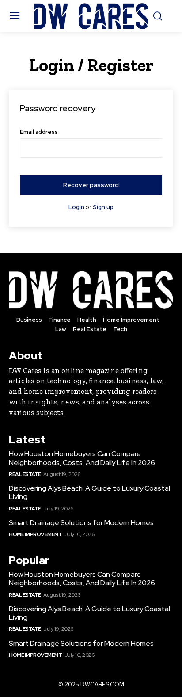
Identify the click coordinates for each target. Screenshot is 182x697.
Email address (39, 132)
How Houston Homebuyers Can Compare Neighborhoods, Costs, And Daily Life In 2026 (82, 458)
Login (76, 207)
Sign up (103, 207)
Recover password (91, 185)
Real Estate (25, 474)
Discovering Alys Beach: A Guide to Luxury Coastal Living (89, 492)
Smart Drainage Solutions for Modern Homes (81, 522)
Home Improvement (35, 534)
